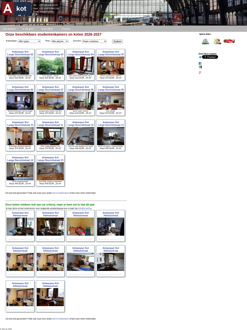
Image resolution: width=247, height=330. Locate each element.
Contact (65, 28)
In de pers (28, 28)
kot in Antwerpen (61, 193)
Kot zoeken (9, 28)
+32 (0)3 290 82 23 (48, 5)
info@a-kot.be (47, 11)
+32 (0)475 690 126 (49, 8)
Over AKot (47, 28)
